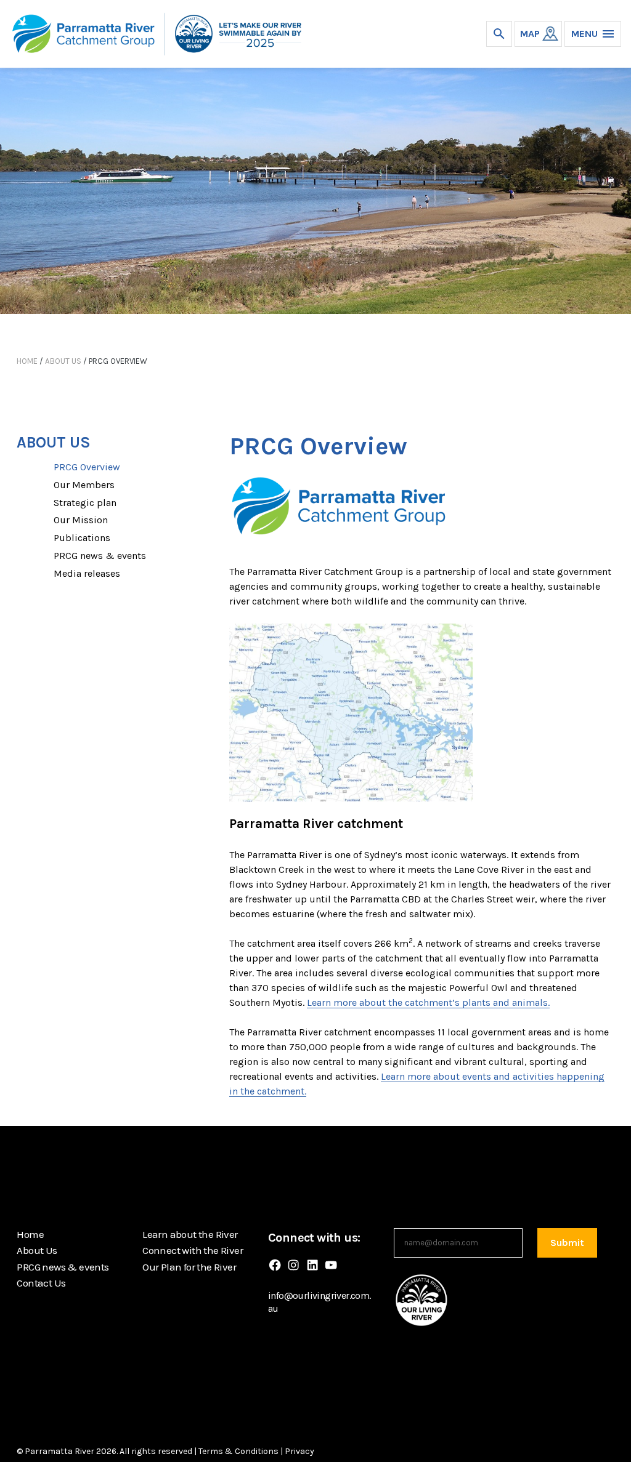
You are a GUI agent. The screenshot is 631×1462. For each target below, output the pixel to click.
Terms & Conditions (238, 1451)
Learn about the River (189, 1234)
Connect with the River (192, 1250)
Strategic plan (85, 502)
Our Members (84, 485)
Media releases (87, 573)
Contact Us (41, 1283)
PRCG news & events (100, 555)
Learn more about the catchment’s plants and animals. (428, 1002)
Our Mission (81, 520)
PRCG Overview (87, 467)
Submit (567, 1242)
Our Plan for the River (189, 1267)
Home (27, 361)
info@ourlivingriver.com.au (319, 1302)
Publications (82, 538)
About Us (63, 361)
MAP (530, 33)
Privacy (299, 1451)
